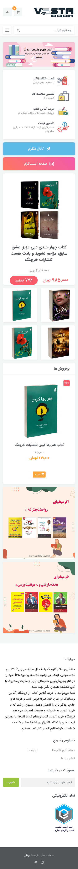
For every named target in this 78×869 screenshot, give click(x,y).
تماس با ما (68, 758)
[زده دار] (39, 54)
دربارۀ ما (33, 750)
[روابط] (39, 523)
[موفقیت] (39, 597)
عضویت (11, 782)
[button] (18, 12)
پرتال (27, 855)
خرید (37, 474)
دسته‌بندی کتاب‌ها (63, 750)
